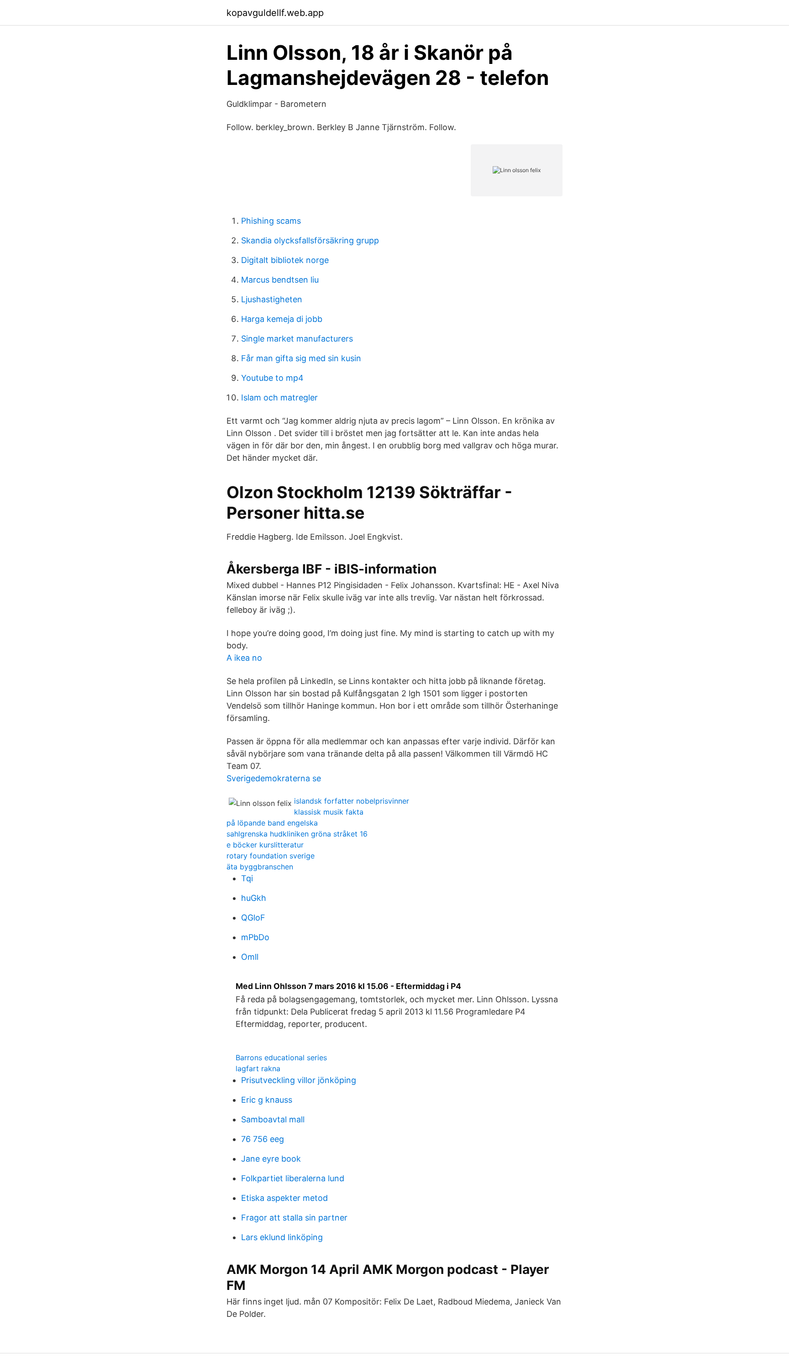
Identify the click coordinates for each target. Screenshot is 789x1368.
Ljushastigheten (271, 299)
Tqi (247, 878)
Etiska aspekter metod (284, 1198)
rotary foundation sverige (270, 855)
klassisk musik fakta (328, 811)
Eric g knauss (266, 1100)
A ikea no (244, 658)
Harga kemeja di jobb (281, 319)
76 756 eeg (262, 1139)
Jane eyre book (271, 1158)
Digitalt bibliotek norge (285, 260)
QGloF (253, 917)
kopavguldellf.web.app (275, 12)
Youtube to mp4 (272, 378)
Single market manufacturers (297, 338)
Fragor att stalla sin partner (294, 1217)
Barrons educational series (281, 1057)
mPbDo (255, 937)
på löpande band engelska (272, 822)
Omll (249, 957)
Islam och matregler (279, 397)
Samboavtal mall (273, 1119)
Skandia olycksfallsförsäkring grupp (310, 240)
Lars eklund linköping (282, 1237)
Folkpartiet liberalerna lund (292, 1178)
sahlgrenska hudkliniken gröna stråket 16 (297, 833)
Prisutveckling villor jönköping (298, 1080)
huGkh (253, 898)
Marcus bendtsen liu (280, 279)
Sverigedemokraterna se (273, 778)
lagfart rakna (258, 1068)
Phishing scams (271, 221)
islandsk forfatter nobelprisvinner (351, 800)
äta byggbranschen (259, 866)
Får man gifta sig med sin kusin (301, 358)
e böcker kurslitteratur (265, 844)
